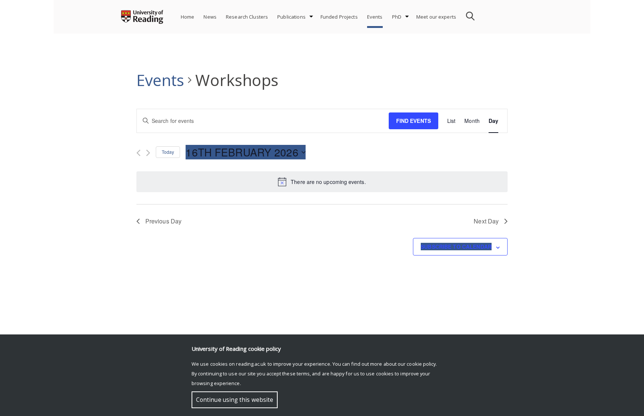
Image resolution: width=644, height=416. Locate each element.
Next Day (486, 221)
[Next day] (148, 152)
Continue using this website (234, 400)
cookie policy (421, 364)
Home (188, 16)
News (210, 16)
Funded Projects (339, 16)
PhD (396, 16)
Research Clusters (247, 16)
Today (168, 152)
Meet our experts (436, 16)
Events (375, 16)
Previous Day (163, 221)
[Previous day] (138, 152)
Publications (291, 16)
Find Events (413, 120)
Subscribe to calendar (456, 246)
